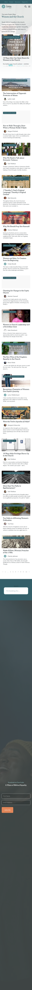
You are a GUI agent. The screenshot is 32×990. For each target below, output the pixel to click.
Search (16, 586)
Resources (17, 2)
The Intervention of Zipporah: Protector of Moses (14, 94)
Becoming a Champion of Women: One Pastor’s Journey (16, 390)
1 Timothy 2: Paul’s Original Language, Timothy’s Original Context (14, 192)
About (6, 2)
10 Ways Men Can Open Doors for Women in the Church (16, 59)
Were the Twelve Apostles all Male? (16, 422)
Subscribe (7, 810)
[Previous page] (3, 572)
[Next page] (29, 572)
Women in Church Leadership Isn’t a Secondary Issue (16, 326)
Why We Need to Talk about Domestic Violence (13, 159)
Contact (11, 2)
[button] (26, 6)
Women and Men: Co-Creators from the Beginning (14, 259)
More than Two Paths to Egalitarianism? (12, 487)
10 (26, 572)
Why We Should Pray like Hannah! (16, 226)
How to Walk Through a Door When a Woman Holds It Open (15, 127)
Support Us (25, 2)
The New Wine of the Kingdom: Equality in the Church (15, 358)
